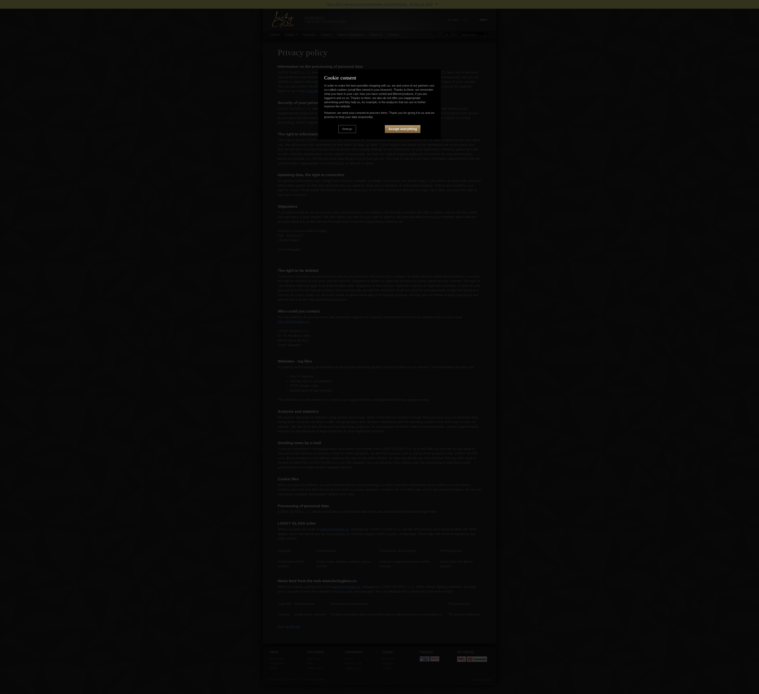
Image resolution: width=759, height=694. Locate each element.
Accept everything (402, 129)
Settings (347, 129)
